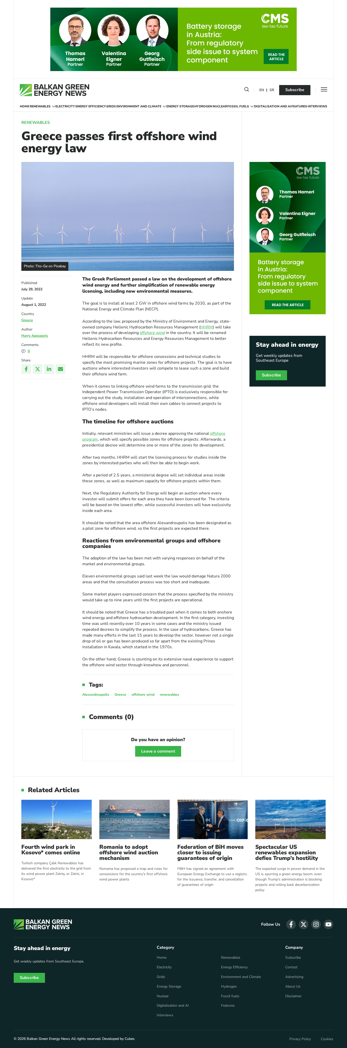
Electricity (65, 106)
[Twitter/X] (37, 369)
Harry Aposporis (34, 335)
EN (261, 90)
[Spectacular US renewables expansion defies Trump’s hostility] (290, 819)
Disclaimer (293, 996)
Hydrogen (203, 106)
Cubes (130, 1038)
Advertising (294, 977)
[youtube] (328, 924)
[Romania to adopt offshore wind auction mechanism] (134, 819)
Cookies (327, 1039)
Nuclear (220, 106)
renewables (169, 694)
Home (24, 106)
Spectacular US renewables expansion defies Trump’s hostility (286, 852)
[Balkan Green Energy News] (54, 90)
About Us (293, 987)
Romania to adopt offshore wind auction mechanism (128, 852)
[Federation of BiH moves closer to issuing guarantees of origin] (212, 819)
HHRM (206, 327)
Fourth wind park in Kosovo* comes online (50, 849)
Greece (27, 320)
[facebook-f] (291, 924)
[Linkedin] (49, 369)
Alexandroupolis (95, 694)
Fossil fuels (238, 106)
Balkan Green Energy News (48, 1038)
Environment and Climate (138, 106)
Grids (111, 106)
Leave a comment (158, 751)
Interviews (317, 106)
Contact (291, 967)
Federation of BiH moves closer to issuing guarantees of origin (210, 852)
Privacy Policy (300, 1039)
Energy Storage (180, 106)
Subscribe (294, 90)
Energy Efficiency (90, 106)
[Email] (60, 369)
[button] (246, 90)
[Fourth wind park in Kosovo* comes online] (56, 819)
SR (272, 90)
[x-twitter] (303, 924)
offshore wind (152, 333)
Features (299, 106)
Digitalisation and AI (272, 106)
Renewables (40, 106)
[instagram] (316, 924)
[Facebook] (26, 369)
